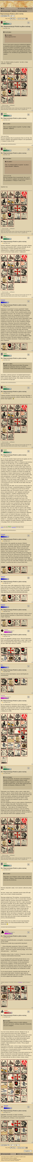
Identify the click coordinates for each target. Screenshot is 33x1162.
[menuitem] (2, 8)
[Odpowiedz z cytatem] (28, 23)
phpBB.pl (15, 1158)
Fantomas (3, 300)
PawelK (6, 32)
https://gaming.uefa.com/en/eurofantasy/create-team (14, 591)
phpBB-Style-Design (17, 1159)
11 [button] (24, 18)
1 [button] (15, 18)
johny (4, 21)
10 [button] (22, 18)
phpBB (11, 1156)
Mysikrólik (6, 1105)
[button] (11, 19)
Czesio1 (6, 1010)
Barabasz (7, 931)
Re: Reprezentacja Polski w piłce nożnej (15, 26)
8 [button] (18, 18)
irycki (2, 527)
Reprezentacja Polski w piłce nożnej (11, 13)
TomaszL (6, 629)
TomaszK (3, 695)
